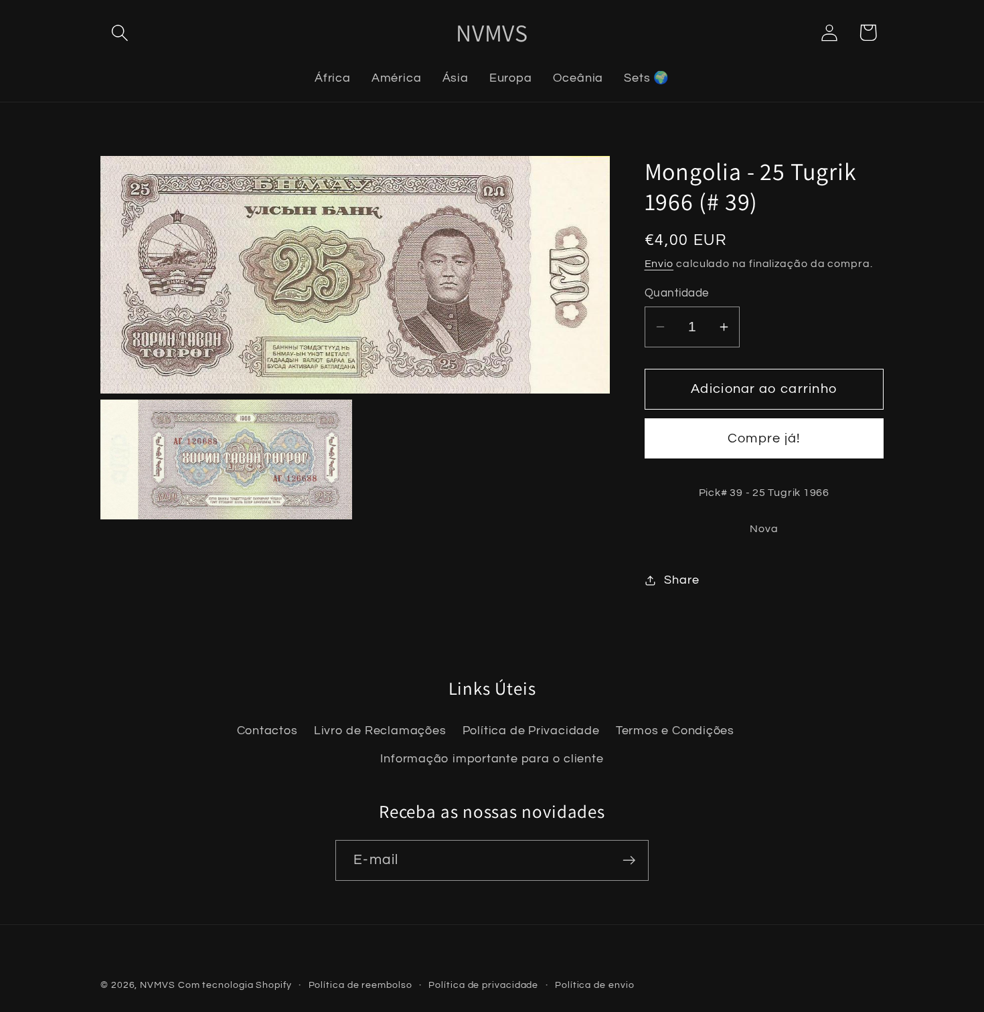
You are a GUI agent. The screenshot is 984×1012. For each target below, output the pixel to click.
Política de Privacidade (531, 731)
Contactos (267, 731)
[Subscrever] (629, 860)
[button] (119, 32)
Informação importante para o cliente (491, 759)
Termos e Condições (675, 731)
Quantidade (677, 293)
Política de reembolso (360, 985)
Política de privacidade (483, 985)
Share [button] (681, 580)
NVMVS (157, 985)
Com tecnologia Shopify (235, 985)
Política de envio (594, 985)
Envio (659, 264)
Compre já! (764, 439)
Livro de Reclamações (380, 731)
